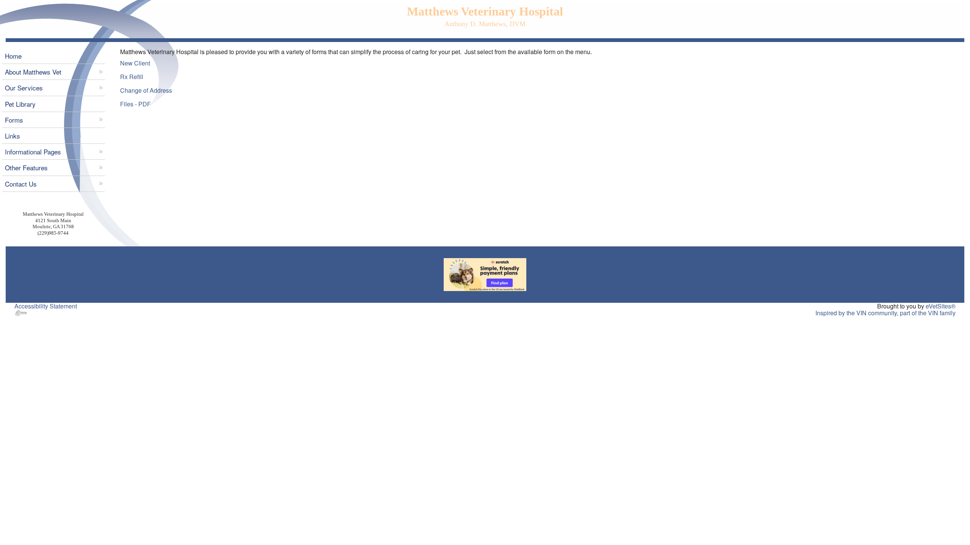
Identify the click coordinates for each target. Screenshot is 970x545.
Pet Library (20, 104)
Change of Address (146, 90)
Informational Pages (33, 151)
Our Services (24, 87)
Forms (14, 120)
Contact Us (21, 183)
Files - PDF (135, 104)
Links (12, 135)
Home (13, 56)
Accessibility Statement (45, 306)
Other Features (26, 167)
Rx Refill (131, 76)
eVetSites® (941, 306)
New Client (135, 63)
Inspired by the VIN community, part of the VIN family (885, 312)
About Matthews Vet (33, 71)
